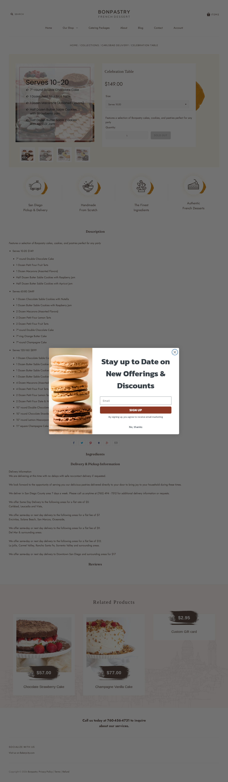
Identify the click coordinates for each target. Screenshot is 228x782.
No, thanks (135, 427)
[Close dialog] (175, 352)
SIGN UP (135, 410)
